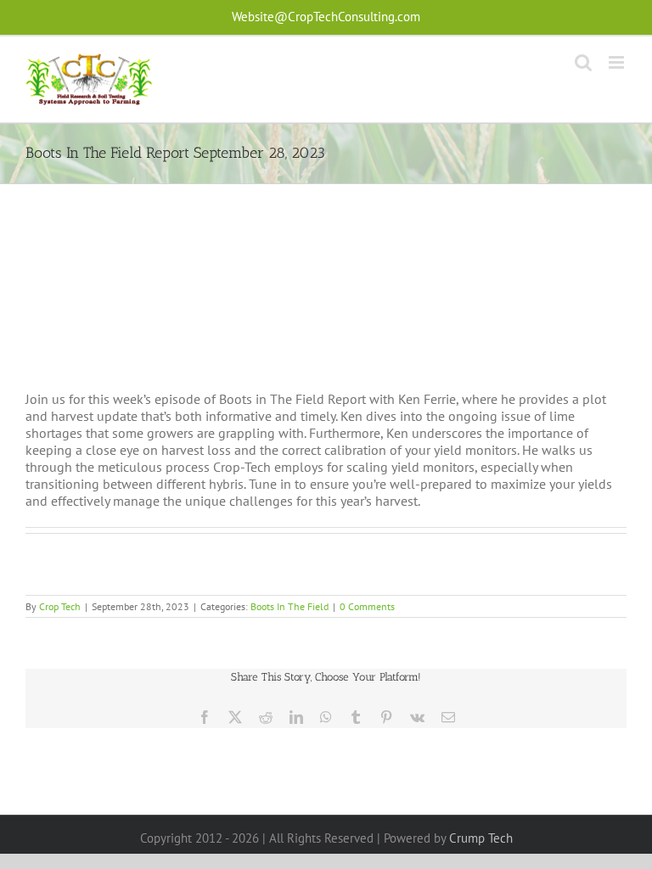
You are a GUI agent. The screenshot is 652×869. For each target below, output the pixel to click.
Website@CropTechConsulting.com (326, 16)
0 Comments (367, 606)
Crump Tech (481, 838)
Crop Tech (60, 606)
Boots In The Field (289, 606)
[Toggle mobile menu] (618, 62)
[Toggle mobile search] (583, 62)
